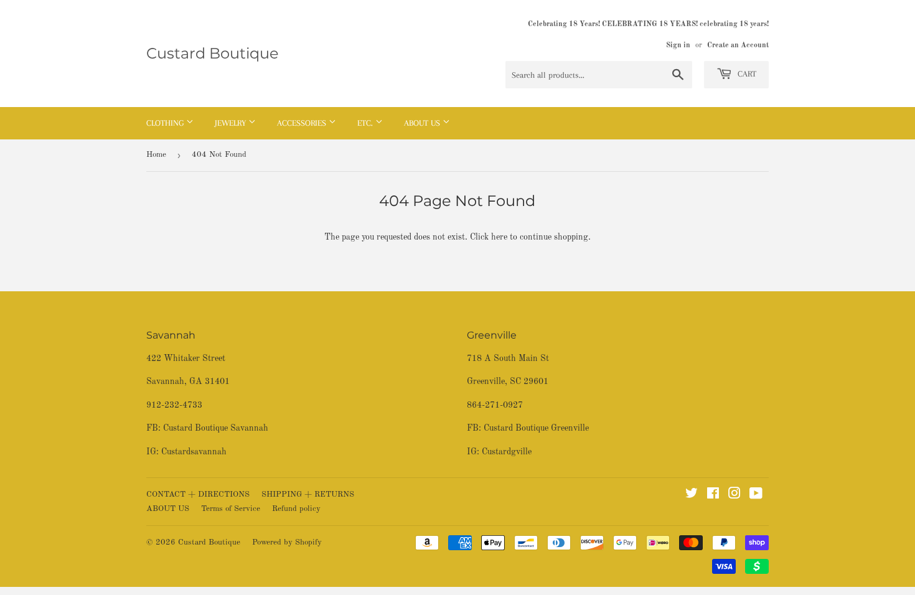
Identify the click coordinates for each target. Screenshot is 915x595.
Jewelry (231, 123)
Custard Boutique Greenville (536, 428)
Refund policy (296, 509)
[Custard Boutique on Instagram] (734, 495)
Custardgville (507, 451)
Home (156, 155)
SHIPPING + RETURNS (307, 494)
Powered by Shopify (287, 542)
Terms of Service (230, 509)
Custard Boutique (212, 53)
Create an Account (738, 45)
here (499, 237)
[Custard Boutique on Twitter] (691, 495)
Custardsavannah (194, 451)
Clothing (166, 123)
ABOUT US (167, 509)
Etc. (366, 123)
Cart (745, 73)
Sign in (678, 45)
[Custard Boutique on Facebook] (713, 495)
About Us (423, 123)
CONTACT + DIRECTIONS (198, 494)
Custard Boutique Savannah (215, 428)
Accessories (303, 123)
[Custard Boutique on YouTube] (755, 495)
